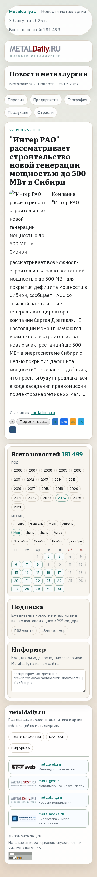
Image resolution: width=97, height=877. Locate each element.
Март (52, 523)
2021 (17, 498)
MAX (64, 422)
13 (16, 572)
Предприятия (45, 99)
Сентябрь (20, 541)
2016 (17, 488)
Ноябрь (57, 541)
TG (81, 422)
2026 (18, 507)
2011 (17, 479)
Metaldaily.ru (20, 83)
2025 (77, 498)
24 (59, 580)
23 (49, 580)
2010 (77, 470)
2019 (59, 488)
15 (37, 572)
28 (27, 588)
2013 (44, 479)
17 (59, 572)
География (77, 99)
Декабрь (75, 541)
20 (16, 580)
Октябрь (40, 541)
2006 (18, 470)
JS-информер (53, 630)
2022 (32, 498)
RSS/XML (57, 736)
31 (59, 588)
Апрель (67, 523)
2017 (31, 488)
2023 (47, 498)
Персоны (16, 99)
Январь (18, 523)
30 (49, 588)
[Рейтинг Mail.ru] (20, 856)
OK (73, 422)
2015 (72, 479)
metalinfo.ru (43, 412)
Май (16, 532)
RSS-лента (24, 630)
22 (38, 580)
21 (27, 580)
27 (16, 588)
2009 (63, 470)
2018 (45, 488)
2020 (74, 488)
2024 (62, 498)
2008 (48, 470)
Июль (44, 532)
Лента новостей (26, 736)
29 (38, 588)
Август (59, 532)
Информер (20, 747)
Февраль (36, 523)
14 (27, 572)
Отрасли (45, 112)
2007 (33, 470)
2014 (58, 479)
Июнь (30, 532)
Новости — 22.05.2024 (58, 83)
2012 (30, 479)
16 (48, 572)
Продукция (18, 112)
